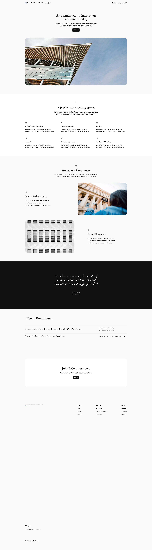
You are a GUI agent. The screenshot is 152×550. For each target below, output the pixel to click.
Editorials (111, 328)
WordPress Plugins (120, 336)
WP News (113, 330)
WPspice (48, 3)
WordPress (36, 541)
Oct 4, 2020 (102, 336)
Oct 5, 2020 (102, 328)
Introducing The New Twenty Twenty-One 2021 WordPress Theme (53, 329)
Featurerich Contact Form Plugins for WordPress (45, 336)
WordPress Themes (105, 330)
